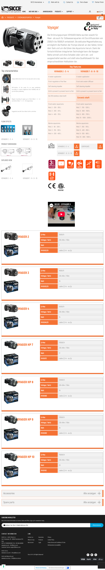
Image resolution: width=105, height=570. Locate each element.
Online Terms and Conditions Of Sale (56, 542)
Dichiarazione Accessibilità (54, 545)
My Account (31, 542)
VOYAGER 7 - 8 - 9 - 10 (65, 153)
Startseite (3, 17)
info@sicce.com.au (16, 558)
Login (39, 542)
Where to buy (31, 540)
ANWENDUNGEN (47, 11)
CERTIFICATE (85, 146)
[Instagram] (95, 555)
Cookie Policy (51, 540)
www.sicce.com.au (6, 558)
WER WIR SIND (33, 11)
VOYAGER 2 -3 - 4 (63, 146)
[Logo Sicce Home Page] (12, 9)
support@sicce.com (15, 547)
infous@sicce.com (16, 553)
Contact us (30, 537)
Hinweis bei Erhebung (41, 567)
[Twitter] (92, 555)
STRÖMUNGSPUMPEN (25, 17)
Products (40, 540)
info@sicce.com (14, 545)
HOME (24, 11)
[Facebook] (88, 555)
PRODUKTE (10, 17)
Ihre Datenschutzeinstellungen (56, 567)
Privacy (49, 537)
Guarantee (41, 537)
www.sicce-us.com (6, 553)
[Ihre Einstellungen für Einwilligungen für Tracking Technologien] (4, 566)
